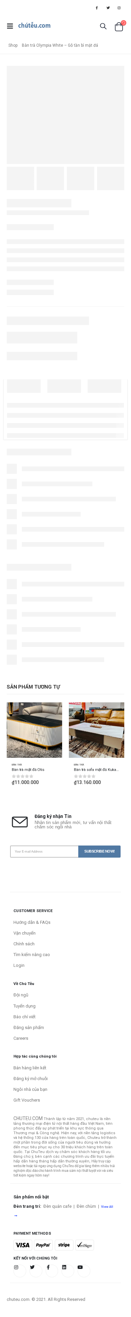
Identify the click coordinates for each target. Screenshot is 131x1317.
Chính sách (24, 943)
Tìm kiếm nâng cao (31, 954)
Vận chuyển (24, 933)
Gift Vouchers (26, 1100)
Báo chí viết (24, 1016)
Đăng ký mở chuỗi (30, 1078)
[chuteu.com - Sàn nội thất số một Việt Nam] (34, 26)
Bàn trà (17, 764)
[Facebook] (96, 7)
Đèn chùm (86, 1206)
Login (19, 965)
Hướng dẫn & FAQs (31, 922)
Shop (12, 45)
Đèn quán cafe (57, 1206)
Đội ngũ (20, 994)
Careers (20, 1038)
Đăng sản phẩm (28, 1027)
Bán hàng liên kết (29, 1067)
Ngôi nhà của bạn (30, 1089)
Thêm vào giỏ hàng (51, 713)
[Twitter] (108, 7)
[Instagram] (119, 7)
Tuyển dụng (24, 1006)
